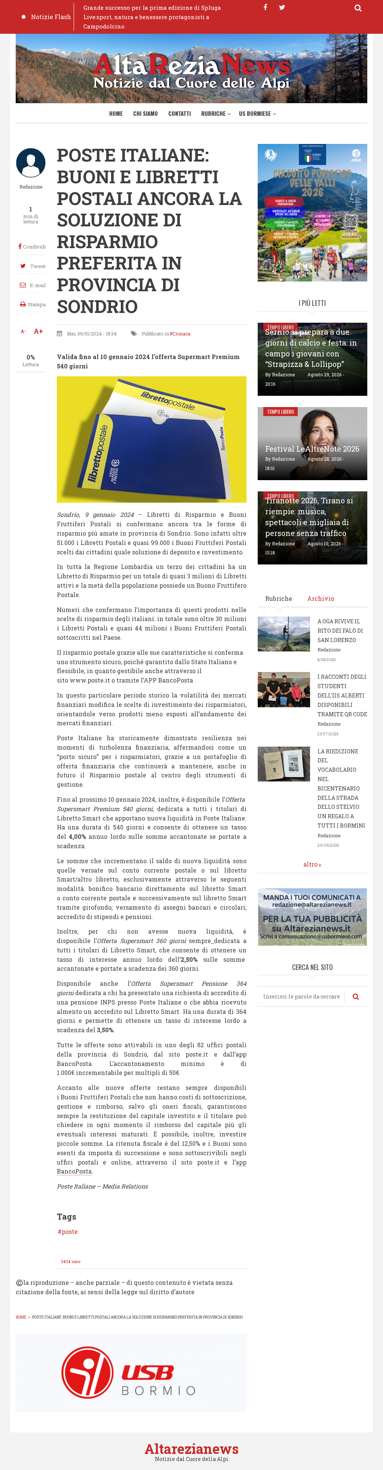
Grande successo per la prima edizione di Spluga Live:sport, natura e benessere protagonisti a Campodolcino (152, 17)
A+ (38, 331)
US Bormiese (255, 113)
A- (23, 331)
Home (116, 113)
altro (310, 864)
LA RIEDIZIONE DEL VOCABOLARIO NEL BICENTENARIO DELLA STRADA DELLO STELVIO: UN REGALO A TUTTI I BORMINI (341, 788)
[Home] (191, 71)
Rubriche (213, 113)
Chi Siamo (145, 113)
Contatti (179, 113)
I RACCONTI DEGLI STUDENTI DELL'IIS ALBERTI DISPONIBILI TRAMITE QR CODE (342, 695)
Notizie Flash (51, 17)
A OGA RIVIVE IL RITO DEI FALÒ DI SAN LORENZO (340, 631)
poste (70, 1231)
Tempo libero (280, 411)
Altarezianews (191, 1449)
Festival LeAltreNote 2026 (312, 449)
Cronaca (181, 334)
